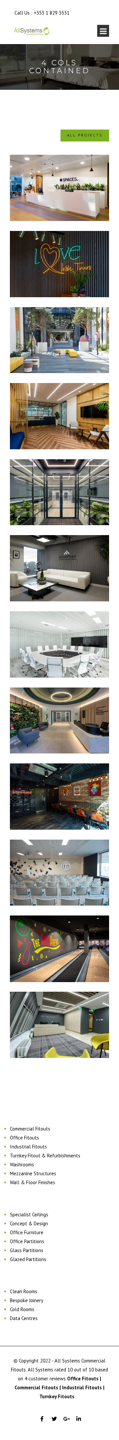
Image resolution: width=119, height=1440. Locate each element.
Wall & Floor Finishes (32, 1182)
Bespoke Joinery (26, 1300)
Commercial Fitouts (30, 1129)
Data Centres (24, 1318)
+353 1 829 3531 (51, 13)
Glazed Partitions (28, 1259)
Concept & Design (29, 1223)
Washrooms (22, 1164)
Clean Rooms (23, 1291)
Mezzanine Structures (33, 1173)
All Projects (84, 135)
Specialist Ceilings (29, 1214)
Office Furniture (26, 1232)
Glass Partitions (26, 1250)
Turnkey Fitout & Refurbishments (45, 1155)
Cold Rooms (22, 1309)
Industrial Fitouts (28, 1146)
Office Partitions (27, 1241)
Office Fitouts (24, 1138)
